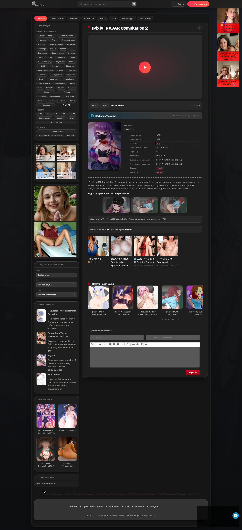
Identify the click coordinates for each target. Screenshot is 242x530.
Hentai (73, 506)
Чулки (46, 92)
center (114, 344)
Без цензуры (56, 122)
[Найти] (134, 4)
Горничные (53, 79)
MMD (56, 114)
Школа (72, 49)
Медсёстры (69, 79)
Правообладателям (93, 506)
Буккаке (42, 75)
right (118, 344)
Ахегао (63, 49)
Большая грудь (46, 36)
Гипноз (67, 92)
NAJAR (159, 168)
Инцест (53, 49)
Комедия (61, 101)
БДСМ (41, 57)
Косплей (71, 88)
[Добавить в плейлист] (199, 27)
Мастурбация (56, 75)
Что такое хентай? (56, 131)
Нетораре (71, 44)
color (128, 344)
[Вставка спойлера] (146, 344)
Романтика (42, 53)
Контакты (114, 506)
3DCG (40, 114)
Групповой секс (68, 40)
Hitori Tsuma (54, 374)
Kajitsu (51, 355)
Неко (40, 88)
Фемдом (60, 88)
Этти (40, 101)
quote (137, 344)
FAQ (127, 506)
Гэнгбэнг (71, 70)
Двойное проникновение (49, 96)
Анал (54, 40)
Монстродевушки (45, 70)
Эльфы (72, 83)
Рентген (55, 66)
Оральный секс (67, 36)
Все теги (70, 135)
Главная (41, 18)
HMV (64, 114)
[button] (145, 67)
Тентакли (61, 57)
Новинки (139, 506)
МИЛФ (42, 66)
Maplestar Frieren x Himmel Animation (62, 312)
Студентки (60, 62)
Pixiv (128, 129)
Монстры (70, 66)
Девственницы (58, 53)
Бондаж (60, 70)
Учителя (72, 62)
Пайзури (41, 44)
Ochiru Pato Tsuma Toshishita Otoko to (58, 335)
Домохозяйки (44, 83)
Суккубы (49, 88)
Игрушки (71, 75)
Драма (72, 101)
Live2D (72, 114)
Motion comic (44, 118)
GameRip (60, 118)
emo (123, 344)
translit (142, 344)
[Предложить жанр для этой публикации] (133, 129)
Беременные (59, 83)
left (110, 344)
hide (133, 344)
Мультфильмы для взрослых (50, 135)
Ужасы (50, 101)
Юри (50, 57)
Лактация (70, 96)
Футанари (42, 49)
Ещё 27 (66, 105)
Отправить (193, 372)
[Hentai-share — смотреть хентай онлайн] (37, 4)
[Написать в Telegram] (235, 515)
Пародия (46, 105)
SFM (48, 114)
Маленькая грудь (45, 62)
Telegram (154, 506)
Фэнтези (71, 53)
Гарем (72, 57)
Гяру (41, 79)
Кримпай (42, 40)
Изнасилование (56, 44)
